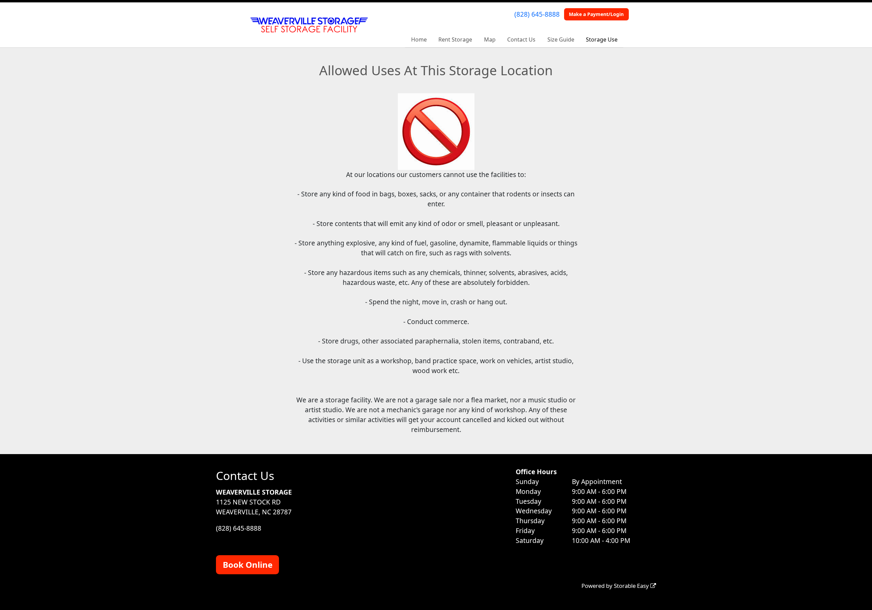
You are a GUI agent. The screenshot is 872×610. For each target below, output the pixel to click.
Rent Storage (455, 39)
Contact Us (521, 39)
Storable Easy (632, 586)
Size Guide (560, 39)
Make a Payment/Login (596, 14)
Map (490, 39)
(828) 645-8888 (537, 14)
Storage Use (602, 39)
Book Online (247, 564)
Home (419, 39)
